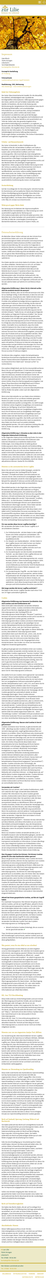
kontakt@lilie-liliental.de (10, 67)
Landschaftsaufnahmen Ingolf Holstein (16, 80)
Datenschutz (27, 1277)
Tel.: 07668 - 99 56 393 (8, 1268)
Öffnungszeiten (19, 1274)
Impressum (39, 1277)
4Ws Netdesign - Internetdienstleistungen (16, 86)
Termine (32, 1274)
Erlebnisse (6, 1274)
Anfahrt (40, 1274)
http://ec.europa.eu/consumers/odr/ (17, 200)
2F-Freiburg (6, 73)
